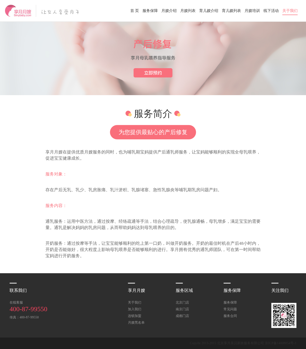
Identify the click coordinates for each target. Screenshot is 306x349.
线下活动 (271, 11)
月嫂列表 (188, 11)
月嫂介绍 (169, 11)
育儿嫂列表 (231, 11)
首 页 (134, 11)
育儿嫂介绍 (208, 11)
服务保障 (150, 11)
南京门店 (182, 309)
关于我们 (290, 11)
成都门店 (182, 316)
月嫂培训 (252, 11)
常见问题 (230, 309)
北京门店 (182, 302)
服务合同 (230, 316)
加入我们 (134, 309)
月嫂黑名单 (136, 322)
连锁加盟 (134, 316)
